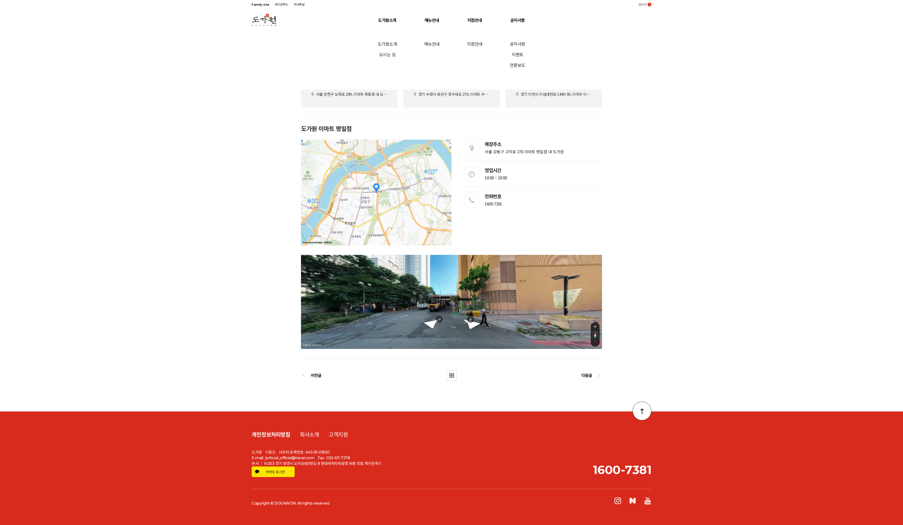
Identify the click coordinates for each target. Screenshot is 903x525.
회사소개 (309, 434)
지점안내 (474, 20)
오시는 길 (387, 54)
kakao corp (307, 345)
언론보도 (517, 65)
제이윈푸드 (281, 4)
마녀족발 (299, 4)
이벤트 (517, 54)
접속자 (644, 4)
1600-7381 (493, 204)
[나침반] (595, 334)
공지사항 (517, 20)
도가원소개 (387, 20)
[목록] (451, 375)
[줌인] (595, 326)
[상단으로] (642, 411)
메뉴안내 (432, 20)
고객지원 (338, 434)
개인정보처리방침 (271, 434)
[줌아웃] (595, 342)
